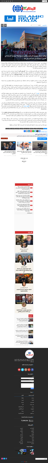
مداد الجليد (22, 461)
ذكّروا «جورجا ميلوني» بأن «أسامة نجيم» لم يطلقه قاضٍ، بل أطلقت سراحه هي (24, 270)
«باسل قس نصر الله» (24, 249)
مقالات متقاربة (42, 139)
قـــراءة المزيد (4, 138)
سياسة (32, 397)
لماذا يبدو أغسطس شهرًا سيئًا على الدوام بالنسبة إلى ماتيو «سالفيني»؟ (24, 152)
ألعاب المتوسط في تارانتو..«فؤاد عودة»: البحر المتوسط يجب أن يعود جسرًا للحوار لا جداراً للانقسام (23, 192)
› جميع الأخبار (29, 212)
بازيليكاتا (32, 431)
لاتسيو (33, 437)
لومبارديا (21, 435)
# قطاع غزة (12, 128)
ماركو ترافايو (24, 308)
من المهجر (32, 413)
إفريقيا (22, 402)
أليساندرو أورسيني (24, 287)
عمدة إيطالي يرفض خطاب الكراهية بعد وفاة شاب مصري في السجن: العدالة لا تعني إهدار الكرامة (23, 201)
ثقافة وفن (32, 402)
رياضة (33, 406)
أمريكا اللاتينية (21, 408)
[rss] (4, 1)
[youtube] (6, 1)
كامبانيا (33, 434)
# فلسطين (17, 128)
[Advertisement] (24, 222)
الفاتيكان (21, 443)
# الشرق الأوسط (40, 128)
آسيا (23, 404)
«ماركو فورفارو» (24, 266)
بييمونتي (21, 431)
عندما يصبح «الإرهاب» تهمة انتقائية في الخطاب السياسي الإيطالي (24, 310)
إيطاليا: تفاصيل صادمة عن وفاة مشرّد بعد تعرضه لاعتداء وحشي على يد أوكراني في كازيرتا (23, 188)
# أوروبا (35, 128)
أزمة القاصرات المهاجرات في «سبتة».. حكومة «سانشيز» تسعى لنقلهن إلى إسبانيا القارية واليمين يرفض (22, 319)
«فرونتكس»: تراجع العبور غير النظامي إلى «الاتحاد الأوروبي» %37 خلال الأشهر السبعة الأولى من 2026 (21, 336)
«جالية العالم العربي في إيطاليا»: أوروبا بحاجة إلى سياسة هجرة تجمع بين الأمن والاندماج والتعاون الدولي (22, 342)
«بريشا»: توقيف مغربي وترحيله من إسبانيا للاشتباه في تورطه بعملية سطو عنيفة (40, 152)
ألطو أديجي (32, 428)
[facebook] (12, 1)
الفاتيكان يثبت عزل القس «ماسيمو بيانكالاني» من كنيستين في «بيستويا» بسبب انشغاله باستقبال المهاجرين (22, 325)
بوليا (22, 432)
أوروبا (45, 142)
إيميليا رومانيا (32, 435)
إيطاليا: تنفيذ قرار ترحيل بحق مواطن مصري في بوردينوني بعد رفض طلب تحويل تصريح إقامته (23, 196)
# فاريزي (21, 128)
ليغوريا (22, 437)
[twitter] (10, 1)
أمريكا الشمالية (21, 406)
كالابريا (33, 432)
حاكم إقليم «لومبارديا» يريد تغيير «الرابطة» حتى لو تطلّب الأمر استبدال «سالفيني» (9, 152)
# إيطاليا (31, 128)
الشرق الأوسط (21, 413)
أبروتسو (21, 428)
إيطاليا (23, 397)
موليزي (22, 429)
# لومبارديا (7, 128)
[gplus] (8, 1)
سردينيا (21, 434)
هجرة (33, 411)
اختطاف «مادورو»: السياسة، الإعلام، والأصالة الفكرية (24, 290)
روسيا (23, 411)
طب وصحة (32, 404)
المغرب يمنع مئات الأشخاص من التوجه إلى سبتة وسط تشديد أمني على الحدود (22, 331)
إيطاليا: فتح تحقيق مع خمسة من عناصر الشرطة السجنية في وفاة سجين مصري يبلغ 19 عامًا (23, 205)
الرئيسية (43, 25)
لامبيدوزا (32, 443)
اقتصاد (33, 400)
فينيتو (33, 440)
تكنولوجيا (32, 408)
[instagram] (2, 1)
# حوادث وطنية (26, 128)
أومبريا (33, 429)
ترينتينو (22, 440)
